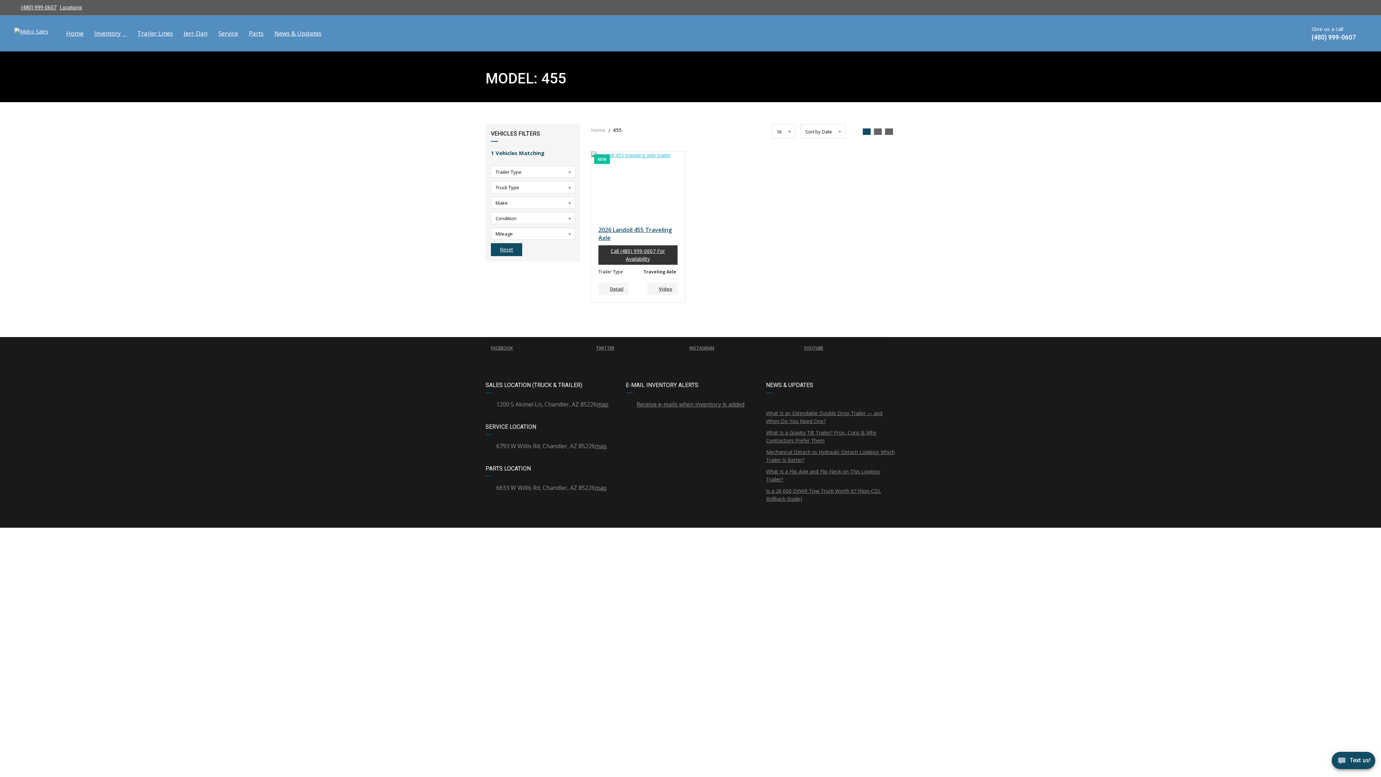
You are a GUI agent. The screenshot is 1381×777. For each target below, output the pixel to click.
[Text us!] (1353, 762)
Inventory (107, 33)
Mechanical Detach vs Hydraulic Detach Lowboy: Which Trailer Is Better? (830, 456)
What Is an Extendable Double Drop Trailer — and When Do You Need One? (824, 417)
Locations (71, 7)
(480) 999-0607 (38, 7)
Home (74, 33)
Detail (617, 289)
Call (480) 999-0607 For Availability (638, 254)
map (603, 404)
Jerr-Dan (196, 33)
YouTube (813, 348)
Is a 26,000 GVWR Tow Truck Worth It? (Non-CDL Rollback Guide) (823, 494)
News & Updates (298, 33)
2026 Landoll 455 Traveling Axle (635, 234)
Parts (256, 33)
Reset (506, 249)
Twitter (605, 348)
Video (665, 289)
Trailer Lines (155, 33)
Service (228, 33)
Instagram (701, 348)
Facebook (502, 348)
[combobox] (533, 172)
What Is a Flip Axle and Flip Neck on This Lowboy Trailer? (823, 475)
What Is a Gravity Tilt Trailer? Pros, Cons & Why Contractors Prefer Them (821, 436)
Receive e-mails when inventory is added (690, 404)
